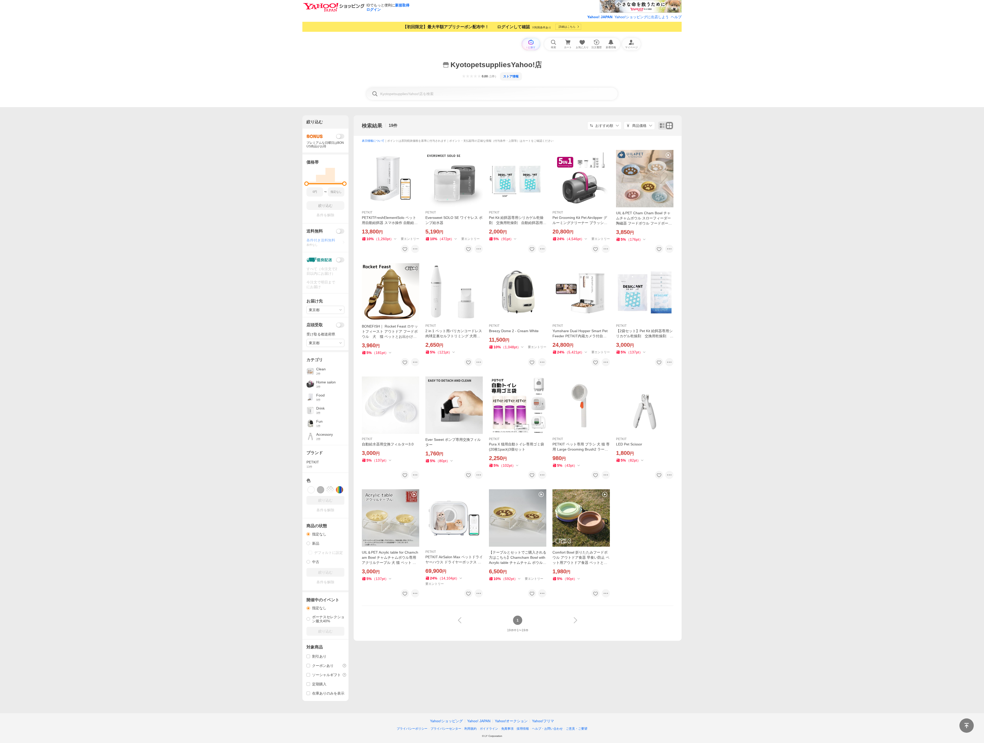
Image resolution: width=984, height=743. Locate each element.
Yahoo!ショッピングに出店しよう (641, 17)
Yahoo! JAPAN (599, 17)
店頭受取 (314, 325)
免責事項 (507, 728)
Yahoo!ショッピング (446, 721)
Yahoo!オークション (511, 721)
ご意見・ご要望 (576, 728)
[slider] (306, 183)
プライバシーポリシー (412, 728)
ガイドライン (489, 728)
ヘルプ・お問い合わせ (547, 728)
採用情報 (523, 728)
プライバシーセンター (445, 728)
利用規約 (470, 728)
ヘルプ (676, 17)
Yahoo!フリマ (543, 721)
